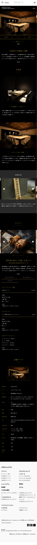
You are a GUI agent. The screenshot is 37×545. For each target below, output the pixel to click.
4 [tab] (17, 255)
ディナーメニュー (10, 277)
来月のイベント (6, 480)
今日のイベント (6, 476)
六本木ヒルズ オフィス (26, 501)
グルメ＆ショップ (24, 471)
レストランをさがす (25, 478)
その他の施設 (5, 490)
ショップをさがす (25, 476)
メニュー (18, 37)
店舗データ (30, 37)
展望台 (21, 484)
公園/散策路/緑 (6, 497)
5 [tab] (19, 255)
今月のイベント (6, 478)
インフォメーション (7, 505)
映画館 (3, 487)
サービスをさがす (25, 480)
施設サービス (24, 510)
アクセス (4, 510)
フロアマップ (24, 508)
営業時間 (4, 508)
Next (34, 189)
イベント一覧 (6, 474)
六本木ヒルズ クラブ (26, 493)
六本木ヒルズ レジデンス (9, 499)
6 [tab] (20, 255)
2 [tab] (18, 201)
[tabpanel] (18, 192)
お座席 (6, 37)
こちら (20, 406)
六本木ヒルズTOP (6, 467)
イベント (4, 471)
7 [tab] (22, 255)
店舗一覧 (22, 474)
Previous (3, 189)
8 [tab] (23, 255)
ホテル (21, 487)
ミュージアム (5, 484)
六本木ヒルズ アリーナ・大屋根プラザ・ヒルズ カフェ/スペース (27, 497)
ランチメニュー (27, 277)
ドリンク (10, 280)
